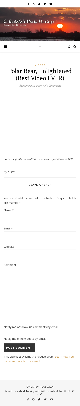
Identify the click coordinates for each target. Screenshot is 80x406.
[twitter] (45, 3)
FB (65, 391)
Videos (40, 65)
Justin (11, 172)
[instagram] (34, 3)
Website (9, 246)
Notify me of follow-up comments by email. (31, 327)
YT (41, 394)
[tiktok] (39, 3)
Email (8, 228)
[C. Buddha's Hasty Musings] (40, 24)
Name (9, 210)
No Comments (52, 85)
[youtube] (50, 3)
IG (69, 391)
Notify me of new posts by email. (25, 338)
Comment (10, 265)
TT (73, 391)
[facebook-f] (29, 3)
